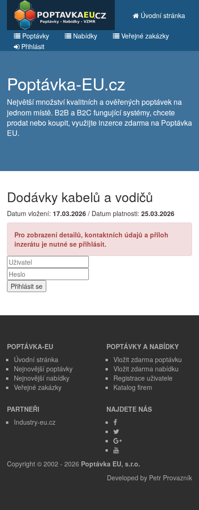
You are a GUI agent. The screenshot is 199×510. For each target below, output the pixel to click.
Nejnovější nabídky (41, 377)
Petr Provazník (170, 477)
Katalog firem (132, 387)
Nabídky (84, 35)
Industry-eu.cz (35, 422)
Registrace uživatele (143, 377)
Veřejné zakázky (144, 35)
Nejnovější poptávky (43, 368)
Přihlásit (31, 46)
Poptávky (34, 35)
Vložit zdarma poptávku (147, 359)
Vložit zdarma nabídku (146, 368)
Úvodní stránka (162, 15)
